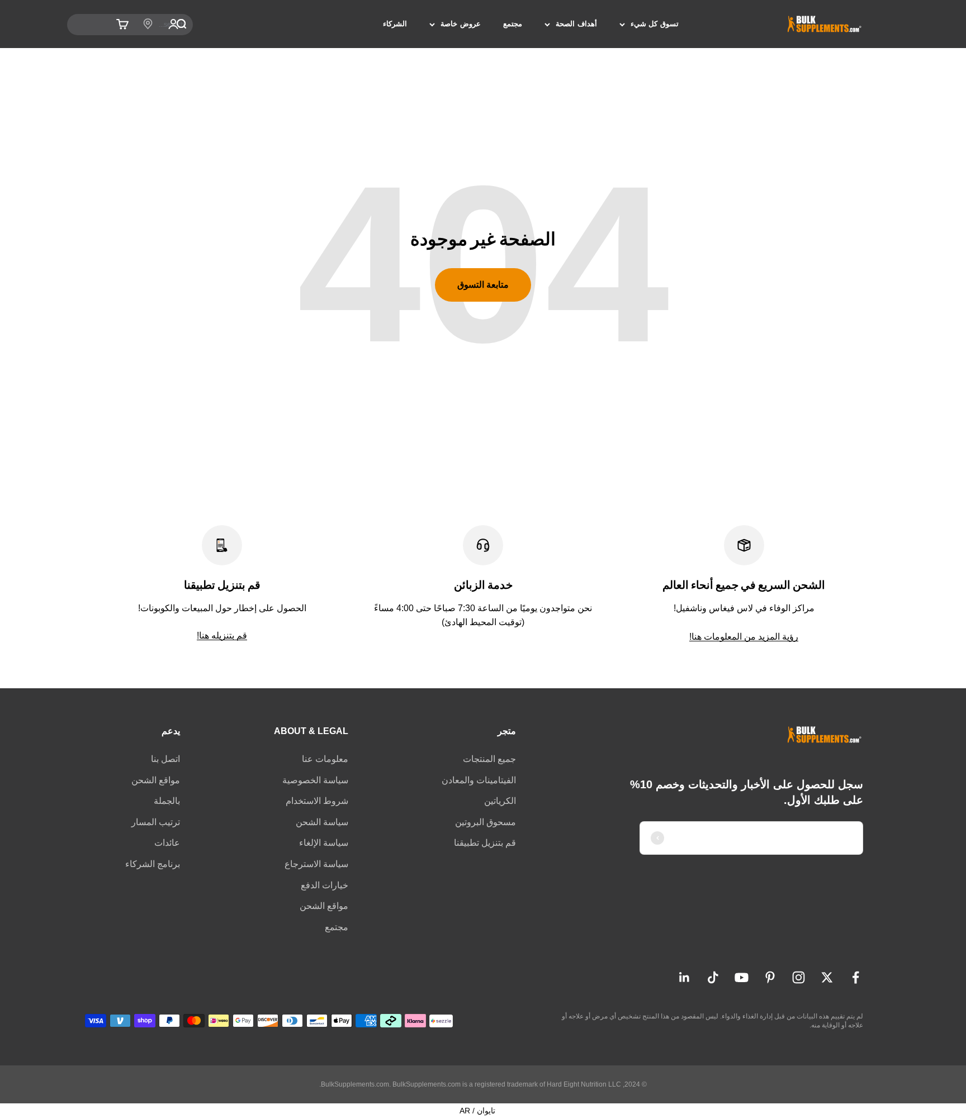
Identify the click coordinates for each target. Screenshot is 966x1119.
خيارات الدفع (324, 885)
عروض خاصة (461, 24)
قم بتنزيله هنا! (222, 635)
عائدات (167, 842)
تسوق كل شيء (655, 24)
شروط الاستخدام (317, 801)
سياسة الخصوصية (315, 780)
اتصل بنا (165, 759)
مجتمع (512, 24)
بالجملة (167, 801)
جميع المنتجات (489, 759)
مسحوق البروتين (485, 822)
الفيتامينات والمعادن (479, 780)
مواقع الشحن (324, 906)
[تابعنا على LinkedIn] (684, 977)
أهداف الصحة (576, 24)
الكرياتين (500, 801)
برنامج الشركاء (152, 864)
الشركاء (395, 24)
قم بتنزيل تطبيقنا (485, 842)
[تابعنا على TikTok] (713, 977)
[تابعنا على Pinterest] (770, 977)
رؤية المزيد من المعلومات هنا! (743, 636)
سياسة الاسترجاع (316, 864)
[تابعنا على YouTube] (741, 977)
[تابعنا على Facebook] (855, 977)
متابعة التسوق (483, 284)
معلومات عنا (325, 759)
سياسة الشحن (322, 822)
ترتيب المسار (155, 822)
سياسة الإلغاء (323, 842)
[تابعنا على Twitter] (827, 977)
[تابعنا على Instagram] (798, 977)
